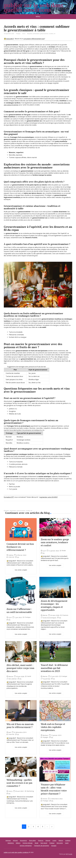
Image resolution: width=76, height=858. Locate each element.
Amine (45, 798)
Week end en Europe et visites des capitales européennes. (53, 727)
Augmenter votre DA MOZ (48, 497)
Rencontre (60, 843)
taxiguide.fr (10, 39)
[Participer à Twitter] (24, 507)
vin (54, 33)
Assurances (23, 840)
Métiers (18, 843)
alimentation (36, 33)
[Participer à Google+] (19, 507)
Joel (10, 732)
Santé (29, 676)
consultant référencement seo (33, 39)
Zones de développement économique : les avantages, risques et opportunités (54, 605)
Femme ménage (28, 843)
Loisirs (54, 840)
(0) (18, 557)
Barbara (45, 735)
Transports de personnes (41, 845)
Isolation (67, 840)
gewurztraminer (44, 33)
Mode (64, 550)
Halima (11, 555)
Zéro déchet (13, 679)
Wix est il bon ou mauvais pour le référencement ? (20, 725)
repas (45, 235)
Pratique (18, 33)
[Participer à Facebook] (6, 507)
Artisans (15, 840)
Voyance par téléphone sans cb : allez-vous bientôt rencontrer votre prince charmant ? (54, 789)
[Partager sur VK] (10, 507)
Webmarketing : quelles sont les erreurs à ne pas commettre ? (19, 782)
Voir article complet (21, 570)
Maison (61, 840)
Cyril (44, 550)
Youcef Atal (46, 679)
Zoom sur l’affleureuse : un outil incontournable (19, 610)
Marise (45, 615)
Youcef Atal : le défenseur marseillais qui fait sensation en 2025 (54, 668)
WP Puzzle (69, 854)
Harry (10, 791)
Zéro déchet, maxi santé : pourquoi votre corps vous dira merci (20, 668)
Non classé (44, 843)
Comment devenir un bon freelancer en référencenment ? (20, 546)
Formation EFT (9, 497)
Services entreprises (26, 845)
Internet (11, 557)
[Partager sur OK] (15, 507)
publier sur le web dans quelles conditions (33, 7)
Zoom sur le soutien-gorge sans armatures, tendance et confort (55, 542)
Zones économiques (49, 617)
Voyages (45, 737)
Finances (65, 615)
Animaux (8, 840)
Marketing (30, 791)
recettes (51, 33)
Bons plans (32, 840)
